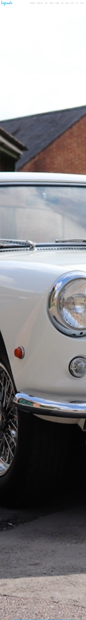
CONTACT (82, 3)
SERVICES (51, 3)
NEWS (62, 3)
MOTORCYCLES (40, 3)
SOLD (77, 3)
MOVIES (67, 3)
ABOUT (46, 3)
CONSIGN (57, 3)
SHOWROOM (32, 3)
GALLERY (72, 3)
